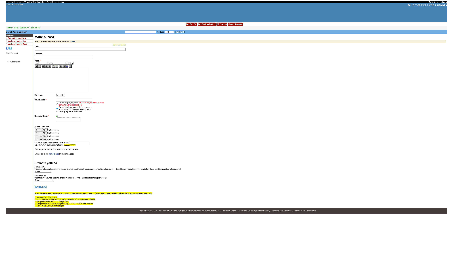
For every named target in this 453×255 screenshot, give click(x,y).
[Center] (46, 66)
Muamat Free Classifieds (427, 5)
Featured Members (229, 211)
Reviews (251, 211)
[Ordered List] (53, 66)
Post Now (40, 187)
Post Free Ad (191, 24)
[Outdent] (60, 66)
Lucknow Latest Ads (17, 41)
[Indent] (63, 66)
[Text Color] (66, 66)
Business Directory (263, 211)
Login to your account (119, 45)
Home (9, 28)
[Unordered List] (56, 66)
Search (180, 32)
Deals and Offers (309, 211)
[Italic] (39, 66)
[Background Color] (70, 66)
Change (73, 41)
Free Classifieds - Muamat (167, 211)
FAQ (218, 211)
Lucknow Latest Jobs (17, 44)
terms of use (54, 154)
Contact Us (298, 211)
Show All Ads (242, 211)
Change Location (235, 24)
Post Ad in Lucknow (17, 38)
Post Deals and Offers (206, 24)
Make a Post (35, 28)
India (16, 28)
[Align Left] (43, 66)
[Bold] (36, 66)
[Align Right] (49, 66)
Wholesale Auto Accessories (281, 211)
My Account (222, 24)
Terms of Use (199, 211)
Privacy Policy (210, 211)
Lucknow (24, 28)
